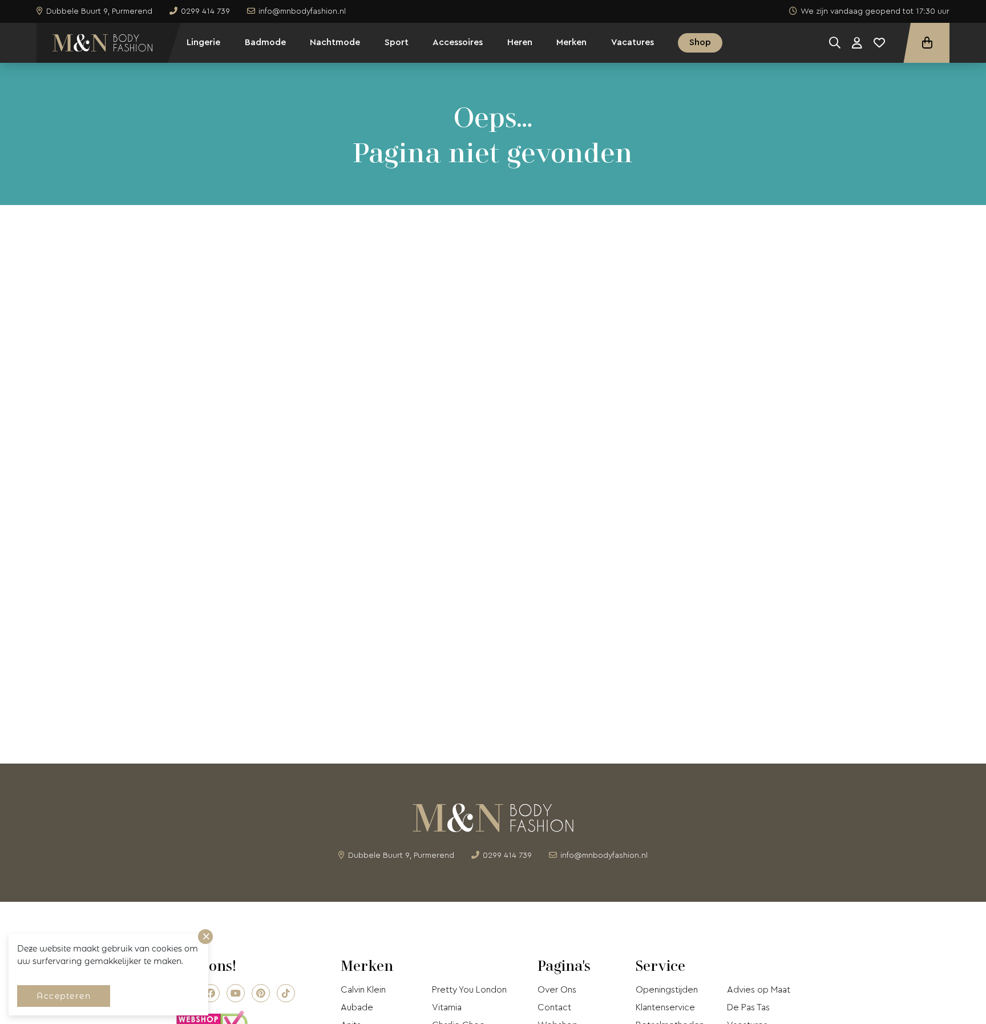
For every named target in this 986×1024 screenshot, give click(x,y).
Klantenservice (665, 1007)
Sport (397, 42)
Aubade (357, 1007)
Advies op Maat (758, 989)
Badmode (265, 42)
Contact (554, 1007)
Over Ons (557, 989)
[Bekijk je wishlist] (879, 43)
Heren (519, 42)
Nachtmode (335, 42)
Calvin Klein (363, 989)
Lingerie (203, 42)
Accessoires (458, 42)
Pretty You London (469, 989)
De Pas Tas (748, 1007)
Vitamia (447, 1007)
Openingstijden (667, 989)
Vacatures (632, 42)
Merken (571, 42)
